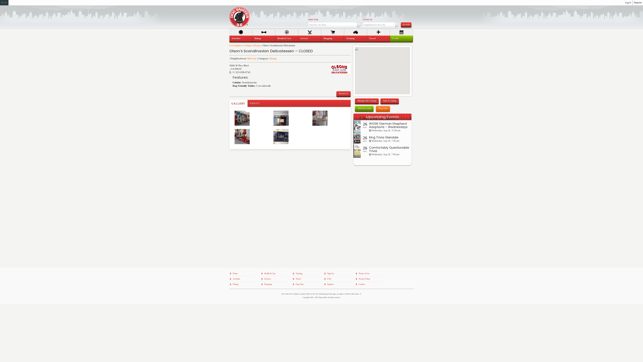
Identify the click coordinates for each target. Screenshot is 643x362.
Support (330, 284)
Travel (372, 38)
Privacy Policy (364, 279)
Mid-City (252, 58)
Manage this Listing (367, 101)
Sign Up (330, 273)
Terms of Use (364, 273)
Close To (367, 20)
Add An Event (364, 108)
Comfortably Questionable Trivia (389, 149)
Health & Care (284, 38)
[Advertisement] (249, 156)
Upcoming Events (382, 116)
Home (235, 273)
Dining (257, 45)
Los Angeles (235, 45)
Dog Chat (382, 108)
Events (395, 38)
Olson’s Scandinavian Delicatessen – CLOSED (271, 51)
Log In (628, 2)
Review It (343, 93)
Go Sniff (406, 24)
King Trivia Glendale (383, 137)
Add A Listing (389, 101)
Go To (4, 2)
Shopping (327, 38)
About (255, 103)
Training (350, 38)
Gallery (238, 103)
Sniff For (313, 20)
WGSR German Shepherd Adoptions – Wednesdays (388, 125)
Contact (362, 284)
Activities (236, 38)
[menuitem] (240, 39)
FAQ (329, 279)
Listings (247, 45)
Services (304, 38)
